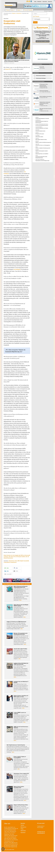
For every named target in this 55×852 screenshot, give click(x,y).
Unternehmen (18, 13)
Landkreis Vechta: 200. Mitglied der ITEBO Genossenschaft (21, 664)
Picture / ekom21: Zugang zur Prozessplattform (20, 757)
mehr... (20, 600)
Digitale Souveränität (24, 560)
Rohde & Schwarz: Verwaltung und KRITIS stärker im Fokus (21, 696)
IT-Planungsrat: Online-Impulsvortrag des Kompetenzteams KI (44, 85)
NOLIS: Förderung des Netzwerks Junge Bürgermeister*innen (21, 587)
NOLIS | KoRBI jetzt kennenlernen (46, 96)
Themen (12, 10)
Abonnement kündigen (41, 78)
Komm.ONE (8, 69)
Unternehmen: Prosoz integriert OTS (21, 773)
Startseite (13, 13)
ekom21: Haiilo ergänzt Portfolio (20, 648)
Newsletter (31, 10)
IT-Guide (7, 10)
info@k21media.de (41, 831)
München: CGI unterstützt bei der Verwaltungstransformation (20, 634)
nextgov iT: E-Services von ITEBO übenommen (16, 621)
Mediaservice (23, 827)
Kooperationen (13, 562)
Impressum (23, 832)
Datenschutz (23, 830)
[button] (17, 51)
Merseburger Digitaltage (44, 90)
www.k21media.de (41, 833)
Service (18, 10)
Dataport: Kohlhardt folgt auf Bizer (21, 804)
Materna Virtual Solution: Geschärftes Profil (19, 787)
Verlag (22, 828)
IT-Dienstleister (7, 562)
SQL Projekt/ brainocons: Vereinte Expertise (16, 744)
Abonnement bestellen (41, 75)
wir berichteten (17, 269)
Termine (25, 10)
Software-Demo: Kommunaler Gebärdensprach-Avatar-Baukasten (45, 103)
